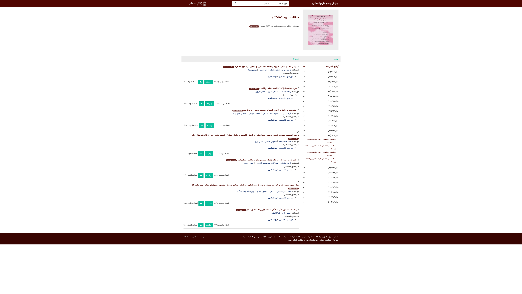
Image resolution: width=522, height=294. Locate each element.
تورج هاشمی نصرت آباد (246, 191)
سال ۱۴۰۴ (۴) (333, 72)
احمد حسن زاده (285, 141)
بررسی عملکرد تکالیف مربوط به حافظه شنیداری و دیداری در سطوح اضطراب (260, 66)
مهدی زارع (259, 141)
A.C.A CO (187, 236)
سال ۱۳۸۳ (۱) (333, 202)
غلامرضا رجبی (260, 91)
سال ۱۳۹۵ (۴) (333, 116)
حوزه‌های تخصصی (286, 76)
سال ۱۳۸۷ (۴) (333, 182)
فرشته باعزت (286, 113)
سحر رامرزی (272, 91)
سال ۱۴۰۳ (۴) (333, 76)
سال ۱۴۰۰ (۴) (333, 91)
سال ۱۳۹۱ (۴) (333, 135)
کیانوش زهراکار (271, 141)
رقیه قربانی (263, 69)
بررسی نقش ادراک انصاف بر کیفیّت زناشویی (273, 88)
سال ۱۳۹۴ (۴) (333, 121)
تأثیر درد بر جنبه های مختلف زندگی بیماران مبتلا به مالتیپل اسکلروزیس (261, 160)
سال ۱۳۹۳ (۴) (333, 125)
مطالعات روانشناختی (285, 17)
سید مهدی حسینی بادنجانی (280, 191)
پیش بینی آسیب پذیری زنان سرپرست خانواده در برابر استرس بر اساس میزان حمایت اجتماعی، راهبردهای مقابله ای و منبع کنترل (244, 186)
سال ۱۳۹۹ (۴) (333, 96)
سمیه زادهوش (248, 163)
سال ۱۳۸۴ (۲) (333, 197)
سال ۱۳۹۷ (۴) (333, 106)
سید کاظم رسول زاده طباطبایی (267, 163)
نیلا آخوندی (275, 213)
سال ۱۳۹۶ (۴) (333, 111)
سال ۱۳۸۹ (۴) (333, 172)
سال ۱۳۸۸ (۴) (333, 177)
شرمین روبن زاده (239, 113)
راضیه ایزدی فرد (254, 113)
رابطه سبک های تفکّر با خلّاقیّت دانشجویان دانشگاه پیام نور (266, 209)
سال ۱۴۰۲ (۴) (333, 81)
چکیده (208, 81)
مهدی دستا (252, 69)
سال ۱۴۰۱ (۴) (333, 86)
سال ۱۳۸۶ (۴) (333, 187)
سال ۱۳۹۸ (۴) (333, 101)
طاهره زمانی (274, 69)
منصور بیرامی (262, 191)
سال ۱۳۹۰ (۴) (333, 167)
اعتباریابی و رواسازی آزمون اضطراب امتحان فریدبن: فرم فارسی (264, 110)
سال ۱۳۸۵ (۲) (333, 192)
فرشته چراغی (286, 69)
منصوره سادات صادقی (271, 113)
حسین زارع (286, 213)
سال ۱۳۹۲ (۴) (333, 130)
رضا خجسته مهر (285, 91)
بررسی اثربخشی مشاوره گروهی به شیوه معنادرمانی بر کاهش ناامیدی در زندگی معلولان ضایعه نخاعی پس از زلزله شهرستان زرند (245, 136)
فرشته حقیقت (285, 163)
